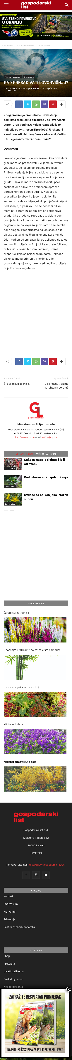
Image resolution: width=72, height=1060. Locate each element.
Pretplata (9, 963)
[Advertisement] (36, 311)
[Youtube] (46, 875)
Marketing (10, 911)
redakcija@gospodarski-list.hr (47, 864)
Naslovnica (7, 45)
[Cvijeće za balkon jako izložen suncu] (13, 499)
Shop (7, 956)
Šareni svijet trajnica (16, 612)
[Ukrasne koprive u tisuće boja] (35, 704)
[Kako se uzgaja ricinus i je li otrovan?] (13, 464)
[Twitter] (27, 104)
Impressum (11, 904)
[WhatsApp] (36, 104)
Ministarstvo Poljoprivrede (25, 88)
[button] (67, 5)
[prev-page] (6, 512)
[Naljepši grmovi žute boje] (35, 779)
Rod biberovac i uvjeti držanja (46, 477)
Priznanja (9, 919)
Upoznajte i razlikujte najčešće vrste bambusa (32, 650)
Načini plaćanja (13, 986)
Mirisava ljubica (13, 724)
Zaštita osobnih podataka (19, 927)
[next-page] (12, 512)
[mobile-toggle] (6, 5)
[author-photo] (36, 419)
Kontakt (8, 896)
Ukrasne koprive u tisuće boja (22, 687)
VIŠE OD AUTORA (46, 454)
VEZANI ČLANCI (24, 454)
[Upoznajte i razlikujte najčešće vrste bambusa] (35, 667)
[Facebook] (19, 104)
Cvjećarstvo (44, 45)
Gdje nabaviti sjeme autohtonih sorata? (56, 385)
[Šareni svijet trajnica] (35, 629)
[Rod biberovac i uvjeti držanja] (13, 481)
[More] (62, 104)
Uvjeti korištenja (14, 971)
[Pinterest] (53, 104)
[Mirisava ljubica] (35, 741)
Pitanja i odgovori (25, 45)
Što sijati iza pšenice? (17, 383)
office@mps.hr (49, 437)
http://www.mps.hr (24, 437)
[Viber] (44, 104)
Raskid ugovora (13, 979)
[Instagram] (36, 875)
